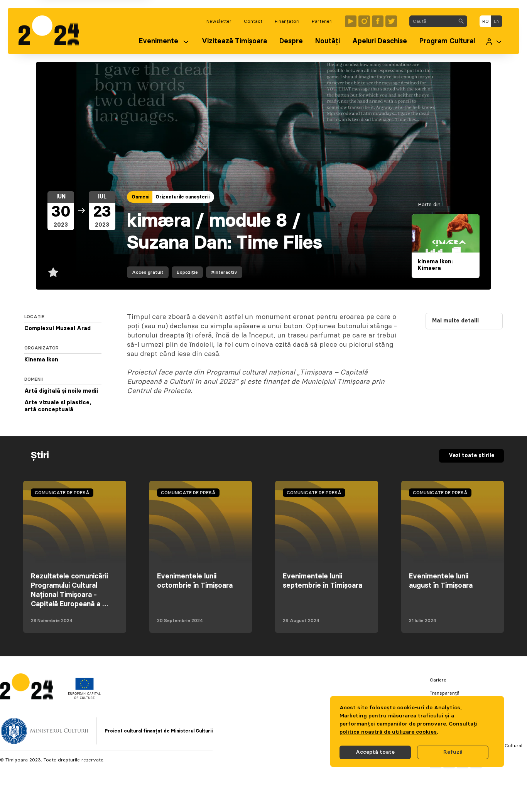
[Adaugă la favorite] (53, 272)
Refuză (453, 752)
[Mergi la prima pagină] (53, 31)
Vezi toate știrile (471, 455)
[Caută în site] (461, 21)
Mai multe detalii (455, 321)
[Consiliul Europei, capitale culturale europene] (84, 697)
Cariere (438, 680)
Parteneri (322, 21)
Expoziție (187, 272)
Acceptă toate (375, 752)
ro (485, 21)
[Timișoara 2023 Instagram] (364, 21)
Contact (253, 21)
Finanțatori (287, 21)
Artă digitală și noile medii (61, 391)
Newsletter (218, 21)
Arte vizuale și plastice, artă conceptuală (57, 406)
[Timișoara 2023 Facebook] (377, 21)
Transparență (444, 693)
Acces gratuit (148, 272)
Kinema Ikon (41, 360)
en (497, 21)
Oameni (140, 197)
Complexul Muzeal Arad (57, 328)
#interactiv (224, 272)
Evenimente (158, 41)
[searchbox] (432, 21)
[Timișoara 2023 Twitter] (391, 21)
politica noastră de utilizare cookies (388, 732)
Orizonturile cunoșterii (182, 197)
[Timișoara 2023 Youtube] (350, 21)
